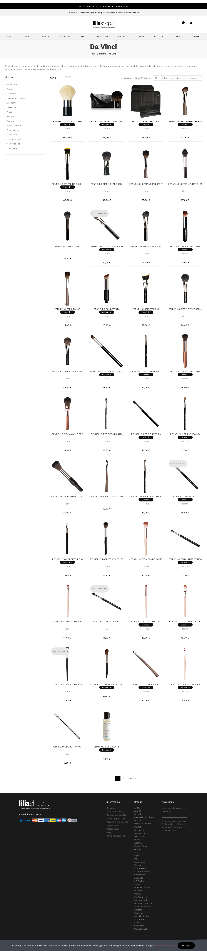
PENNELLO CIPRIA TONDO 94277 (67, 496)
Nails (9, 112)
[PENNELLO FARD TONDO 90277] (106, 538)
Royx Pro (138, 913)
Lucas (137, 884)
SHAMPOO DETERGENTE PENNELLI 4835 (106, 747)
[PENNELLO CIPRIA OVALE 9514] (67, 351)
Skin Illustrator (141, 916)
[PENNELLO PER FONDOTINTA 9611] (185, 351)
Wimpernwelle (141, 929)
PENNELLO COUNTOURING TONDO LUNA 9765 (146, 309)
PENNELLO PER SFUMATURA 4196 (146, 434)
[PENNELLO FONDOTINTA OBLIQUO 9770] (106, 288)
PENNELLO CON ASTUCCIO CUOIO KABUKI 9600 (106, 121)
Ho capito (186, 945)
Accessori (12, 84)
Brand (10, 89)
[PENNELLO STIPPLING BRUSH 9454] (67, 163)
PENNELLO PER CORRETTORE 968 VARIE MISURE (146, 496)
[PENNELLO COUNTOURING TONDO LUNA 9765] (146, 288)
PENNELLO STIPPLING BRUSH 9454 (67, 184)
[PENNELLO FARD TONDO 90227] (146, 538)
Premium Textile (142, 906)
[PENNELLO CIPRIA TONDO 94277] (67, 476)
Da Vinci (138, 820)
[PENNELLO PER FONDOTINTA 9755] (185, 226)
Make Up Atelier (142, 887)
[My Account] (175, 24)
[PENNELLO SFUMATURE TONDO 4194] (185, 538)
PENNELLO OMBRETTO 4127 (67, 621)
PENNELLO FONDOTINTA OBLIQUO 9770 (107, 309)
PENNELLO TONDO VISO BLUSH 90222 (106, 684)
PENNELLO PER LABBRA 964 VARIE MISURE (185, 434)
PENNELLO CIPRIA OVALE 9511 (67, 434)
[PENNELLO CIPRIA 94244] (67, 226)
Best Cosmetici (14, 125)
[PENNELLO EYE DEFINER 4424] (106, 413)
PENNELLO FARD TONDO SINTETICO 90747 (67, 309)
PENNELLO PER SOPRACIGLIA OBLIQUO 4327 (185, 684)
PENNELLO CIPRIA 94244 (67, 246)
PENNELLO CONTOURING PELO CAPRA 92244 (106, 246)
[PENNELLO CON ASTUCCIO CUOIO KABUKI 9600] (106, 101)
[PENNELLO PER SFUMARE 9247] (106, 476)
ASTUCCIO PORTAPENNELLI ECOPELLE (146, 121)
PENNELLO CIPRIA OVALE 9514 (67, 371)
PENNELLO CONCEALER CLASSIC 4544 (107, 371)
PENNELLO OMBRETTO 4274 (107, 621)
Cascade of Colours (144, 817)
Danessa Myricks (142, 823)
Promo (10, 121)
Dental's (138, 827)
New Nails (12, 148)
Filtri (53, 78)
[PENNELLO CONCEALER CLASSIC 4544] (106, 351)
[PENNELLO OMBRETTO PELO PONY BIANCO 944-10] (67, 538)
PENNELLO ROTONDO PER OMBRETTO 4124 (146, 371)
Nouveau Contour (143, 903)
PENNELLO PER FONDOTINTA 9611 (185, 371)
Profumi (11, 116)
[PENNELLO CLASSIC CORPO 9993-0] (67, 101)
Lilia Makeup (140, 868)
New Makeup (13, 144)
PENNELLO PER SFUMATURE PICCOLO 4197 (146, 621)
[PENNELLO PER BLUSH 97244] (146, 226)
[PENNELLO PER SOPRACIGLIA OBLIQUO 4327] (185, 663)
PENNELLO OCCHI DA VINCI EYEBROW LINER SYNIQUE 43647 (146, 684)
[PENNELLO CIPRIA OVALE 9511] (67, 413)
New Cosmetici (14, 139)
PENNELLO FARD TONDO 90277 (106, 559)
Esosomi (11, 103)
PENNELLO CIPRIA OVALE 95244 (185, 309)
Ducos (137, 839)
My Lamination (141, 900)
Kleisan (138, 865)
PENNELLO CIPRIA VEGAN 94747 (146, 184)
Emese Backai (141, 846)
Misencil (138, 890)
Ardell (137, 808)
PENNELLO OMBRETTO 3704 (67, 747)
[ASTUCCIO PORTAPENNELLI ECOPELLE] (146, 101)
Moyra (137, 894)
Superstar (139, 925)
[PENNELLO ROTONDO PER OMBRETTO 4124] (146, 351)
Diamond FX (140, 833)
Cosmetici (12, 93)
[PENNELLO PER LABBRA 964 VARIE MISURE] (185, 413)
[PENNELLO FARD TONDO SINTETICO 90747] (67, 288)
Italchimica (139, 862)
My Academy (140, 897)
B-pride (138, 814)
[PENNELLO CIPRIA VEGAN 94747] (146, 163)
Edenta (138, 843)
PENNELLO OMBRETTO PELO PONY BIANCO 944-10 (67, 559)
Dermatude (140, 830)
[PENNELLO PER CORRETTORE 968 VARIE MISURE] (146, 476)
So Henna (139, 919)
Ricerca (163, 24)
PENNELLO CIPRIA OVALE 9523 (107, 184)
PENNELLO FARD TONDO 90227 (145, 559)
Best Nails (12, 134)
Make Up (11, 107)
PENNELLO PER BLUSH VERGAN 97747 (185, 121)
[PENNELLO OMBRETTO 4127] (67, 601)
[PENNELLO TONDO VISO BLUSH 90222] (106, 663)
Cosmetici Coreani (16, 98)
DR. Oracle (139, 836)
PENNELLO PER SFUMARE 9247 (106, 496)
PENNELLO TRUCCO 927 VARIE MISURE (185, 621)
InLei (136, 859)
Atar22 (137, 811)
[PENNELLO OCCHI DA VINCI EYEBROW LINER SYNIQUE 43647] (146, 663)
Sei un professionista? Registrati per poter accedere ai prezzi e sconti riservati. (103, 13)
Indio (136, 852)
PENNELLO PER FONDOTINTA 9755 (185, 246)
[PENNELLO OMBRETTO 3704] (67, 726)
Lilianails (138, 878)
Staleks (138, 922)
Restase (138, 910)
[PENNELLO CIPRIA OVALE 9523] (106, 163)
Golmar (138, 849)
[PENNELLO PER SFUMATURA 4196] (146, 413)
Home (67, 128)
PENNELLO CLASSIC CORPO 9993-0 (67, 121)
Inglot (137, 855)
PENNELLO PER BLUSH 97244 (146, 246)
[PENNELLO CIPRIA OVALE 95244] (185, 288)
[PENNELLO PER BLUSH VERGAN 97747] (185, 101)
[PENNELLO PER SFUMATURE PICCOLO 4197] (146, 601)
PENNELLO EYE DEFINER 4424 (106, 434)
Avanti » (132, 778)
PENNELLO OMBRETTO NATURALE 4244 (185, 496)
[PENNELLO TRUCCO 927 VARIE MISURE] (185, 601)
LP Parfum (139, 881)
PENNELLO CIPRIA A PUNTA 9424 (185, 184)
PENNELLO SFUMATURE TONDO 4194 (185, 559)
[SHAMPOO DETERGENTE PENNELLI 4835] (106, 726)
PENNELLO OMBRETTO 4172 (67, 684)
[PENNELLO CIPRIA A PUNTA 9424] (185, 163)
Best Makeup (13, 130)
